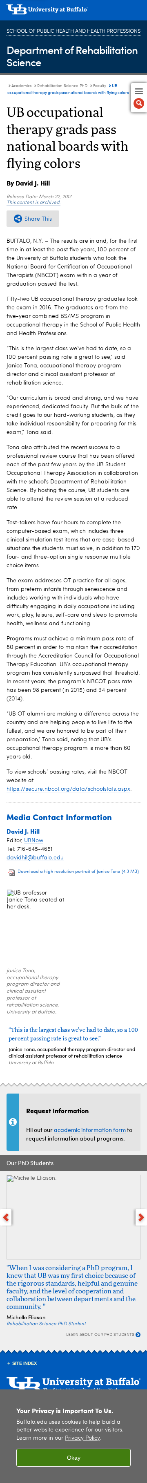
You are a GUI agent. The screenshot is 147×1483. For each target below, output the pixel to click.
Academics (21, 86)
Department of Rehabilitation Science (72, 55)
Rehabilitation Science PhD (62, 86)
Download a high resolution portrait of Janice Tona (78, 872)
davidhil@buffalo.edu (35, 858)
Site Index (24, 1363)
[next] (141, 1217)
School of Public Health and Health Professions (73, 31)
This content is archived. (33, 202)
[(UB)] (73, 12)
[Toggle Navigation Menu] (139, 97)
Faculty (99, 86)
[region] (73, 1436)
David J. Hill (23, 831)
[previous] (5, 1217)
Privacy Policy (82, 1438)
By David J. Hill (28, 183)
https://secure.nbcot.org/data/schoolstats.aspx (68, 789)
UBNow (33, 840)
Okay (73, 1457)
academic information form (90, 1130)
